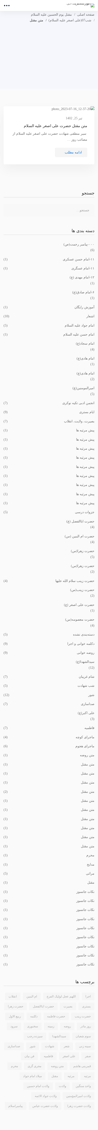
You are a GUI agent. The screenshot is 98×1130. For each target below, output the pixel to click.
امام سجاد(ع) (85, 343)
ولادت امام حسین (38, 1086)
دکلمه (34, 1016)
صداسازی (49, 704)
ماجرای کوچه (49, 737)
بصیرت (68, 1006)
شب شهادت (49, 685)
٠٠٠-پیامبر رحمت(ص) (79, 244)
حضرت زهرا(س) (82, 551)
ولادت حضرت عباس (45, 1106)
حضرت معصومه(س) (79, 619)
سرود (14, 1026)
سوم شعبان (83, 1036)
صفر (88, 1056)
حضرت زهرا (15, 1006)
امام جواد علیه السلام (49, 325)
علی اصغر (69, 1056)
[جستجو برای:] (49, 210)
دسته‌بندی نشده (49, 634)
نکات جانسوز (49, 892)
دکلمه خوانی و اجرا (49, 644)
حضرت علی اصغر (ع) (79, 605)
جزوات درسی (49, 512)
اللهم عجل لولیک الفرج (61, 996)
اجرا (88, 996)
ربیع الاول (15, 1016)
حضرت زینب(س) (82, 590)
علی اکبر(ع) (86, 713)
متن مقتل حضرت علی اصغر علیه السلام (55, 126)
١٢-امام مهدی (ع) (82, 277)
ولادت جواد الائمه (46, 1096)
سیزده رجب (35, 1036)
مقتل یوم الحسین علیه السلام (51, 14)
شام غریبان (49, 676)
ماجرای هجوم (49, 746)
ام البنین (31, 996)
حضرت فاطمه (56, 1016)
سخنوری (32, 1026)
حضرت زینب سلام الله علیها (49, 581)
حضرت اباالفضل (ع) (80, 521)
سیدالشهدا (59, 1036)
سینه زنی (85, 1046)
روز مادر (85, 1026)
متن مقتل (49, 764)
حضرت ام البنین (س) (79, 536)
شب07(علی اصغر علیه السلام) (70, 20)
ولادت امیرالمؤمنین (78, 1096)
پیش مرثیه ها (49, 430)
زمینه (51, 1026)
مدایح (49, 864)
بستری (86, 1006)
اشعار (49, 316)
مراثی (49, 873)
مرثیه (71, 1076)
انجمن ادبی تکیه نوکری (49, 403)
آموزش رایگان (49, 307)
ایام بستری (49, 412)
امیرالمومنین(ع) (83, 388)
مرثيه (87, 1076)
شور (49, 695)
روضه (67, 1026)
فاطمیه (49, 728)
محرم (49, 855)
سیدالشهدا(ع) (85, 662)
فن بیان (29, 1056)
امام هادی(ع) (85, 358)
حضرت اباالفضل (43, 1006)
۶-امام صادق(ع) (83, 292)
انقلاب (13, 996)
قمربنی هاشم (82, 1066)
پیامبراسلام (15, 1106)
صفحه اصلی (85, 14)
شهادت (49, 1046)
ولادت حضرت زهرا (79, 1106)
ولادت (62, 1086)
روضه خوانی (49, 653)
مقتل (49, 882)
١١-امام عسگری (49, 268)
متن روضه (49, 755)
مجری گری (34, 1066)
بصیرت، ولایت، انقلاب (49, 421)
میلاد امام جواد (32, 1076)
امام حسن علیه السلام (49, 334)
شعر (66, 1046)
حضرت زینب (83, 1016)
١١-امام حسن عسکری (49, 259)
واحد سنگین (83, 1086)
